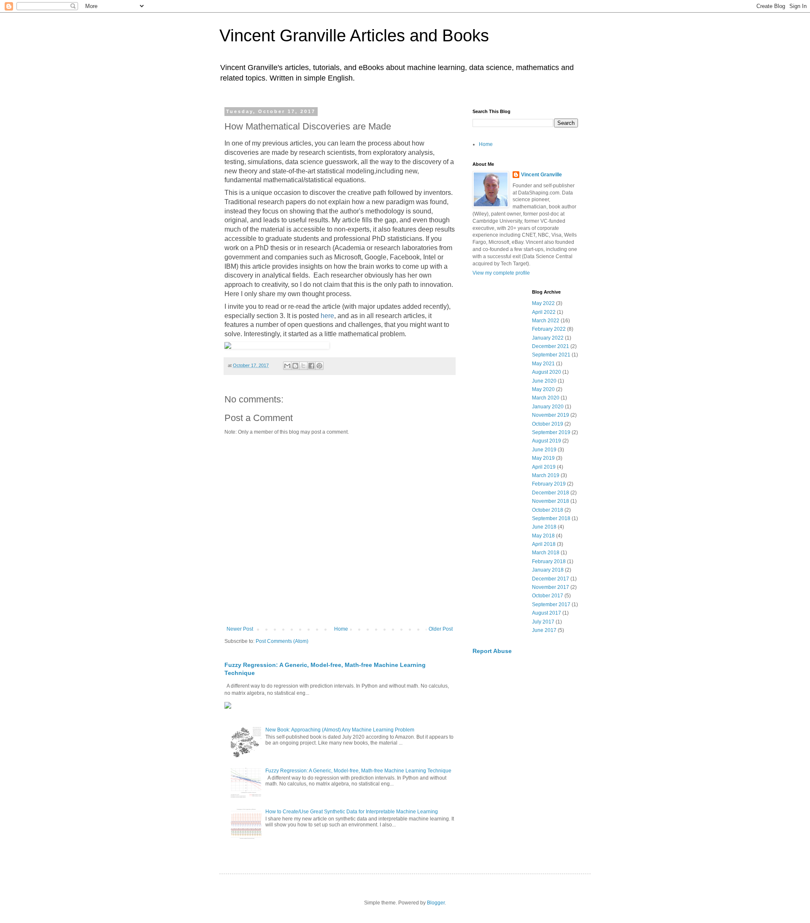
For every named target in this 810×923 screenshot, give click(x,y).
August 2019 (546, 441)
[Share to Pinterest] (319, 366)
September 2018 (551, 518)
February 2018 (549, 561)
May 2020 (543, 389)
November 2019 (550, 415)
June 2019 (544, 450)
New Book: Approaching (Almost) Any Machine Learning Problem (339, 730)
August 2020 (546, 372)
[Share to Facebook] (311, 366)
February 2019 (549, 484)
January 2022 (548, 338)
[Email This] (287, 366)
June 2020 (544, 381)
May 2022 (543, 303)
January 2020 (548, 407)
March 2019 (545, 475)
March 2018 (545, 553)
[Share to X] (303, 366)
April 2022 (544, 312)
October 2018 (547, 510)
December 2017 (550, 579)
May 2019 (543, 458)
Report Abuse (492, 651)
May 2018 (543, 536)
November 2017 (550, 587)
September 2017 (551, 604)
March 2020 (545, 398)
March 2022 (545, 321)
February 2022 (549, 329)
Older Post (441, 629)
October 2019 (547, 424)
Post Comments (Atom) (282, 641)
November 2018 (550, 501)
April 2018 (544, 544)
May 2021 (543, 364)
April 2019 (544, 467)
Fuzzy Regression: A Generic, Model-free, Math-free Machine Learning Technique (358, 771)
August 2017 (546, 613)
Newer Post (240, 629)
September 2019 (551, 432)
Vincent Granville (541, 175)
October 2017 (547, 596)
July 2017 (543, 622)
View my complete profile (501, 273)
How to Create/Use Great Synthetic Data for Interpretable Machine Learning (351, 812)
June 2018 (544, 527)
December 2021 (550, 346)
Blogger (436, 903)
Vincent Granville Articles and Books (354, 35)
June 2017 (544, 630)
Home (341, 629)
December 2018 (550, 493)
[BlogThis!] (295, 366)
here (327, 315)
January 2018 (548, 570)
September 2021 (551, 355)
